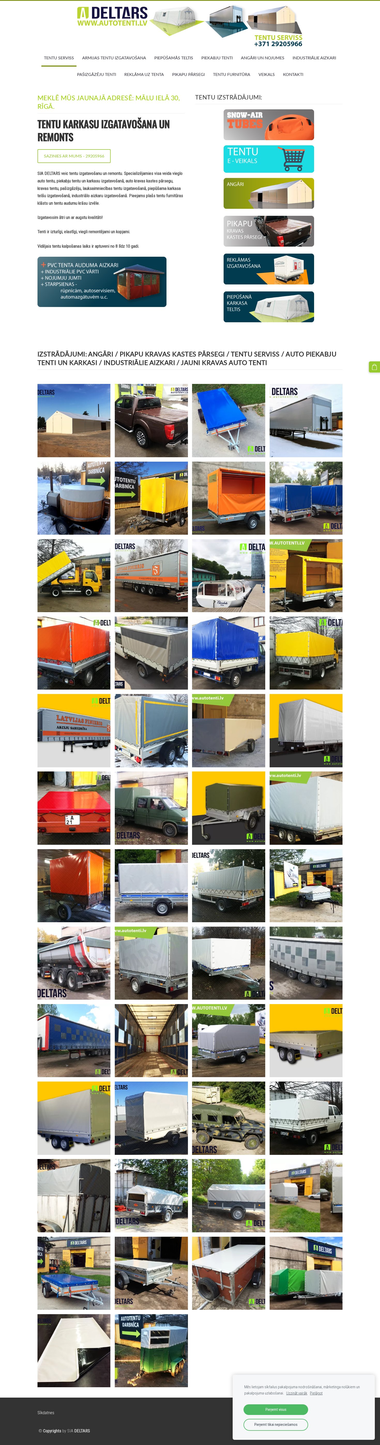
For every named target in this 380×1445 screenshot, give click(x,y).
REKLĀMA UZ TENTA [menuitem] (144, 74)
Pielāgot (316, 1393)
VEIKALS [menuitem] (267, 74)
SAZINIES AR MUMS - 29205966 (74, 156)
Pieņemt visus (275, 1409)
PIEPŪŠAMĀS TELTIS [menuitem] (173, 58)
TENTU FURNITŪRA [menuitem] (231, 74)
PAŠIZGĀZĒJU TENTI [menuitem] (96, 74)
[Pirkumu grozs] (374, 367)
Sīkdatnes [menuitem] (45, 1412)
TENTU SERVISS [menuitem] (59, 58)
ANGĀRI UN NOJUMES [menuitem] (262, 58)
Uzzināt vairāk (296, 1393)
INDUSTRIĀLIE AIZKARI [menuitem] (314, 58)
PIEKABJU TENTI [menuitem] (217, 58)
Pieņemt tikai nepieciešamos (276, 1424)
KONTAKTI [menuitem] (293, 74)
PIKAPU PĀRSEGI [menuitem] (188, 74)
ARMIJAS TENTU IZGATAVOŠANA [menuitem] (114, 58)
